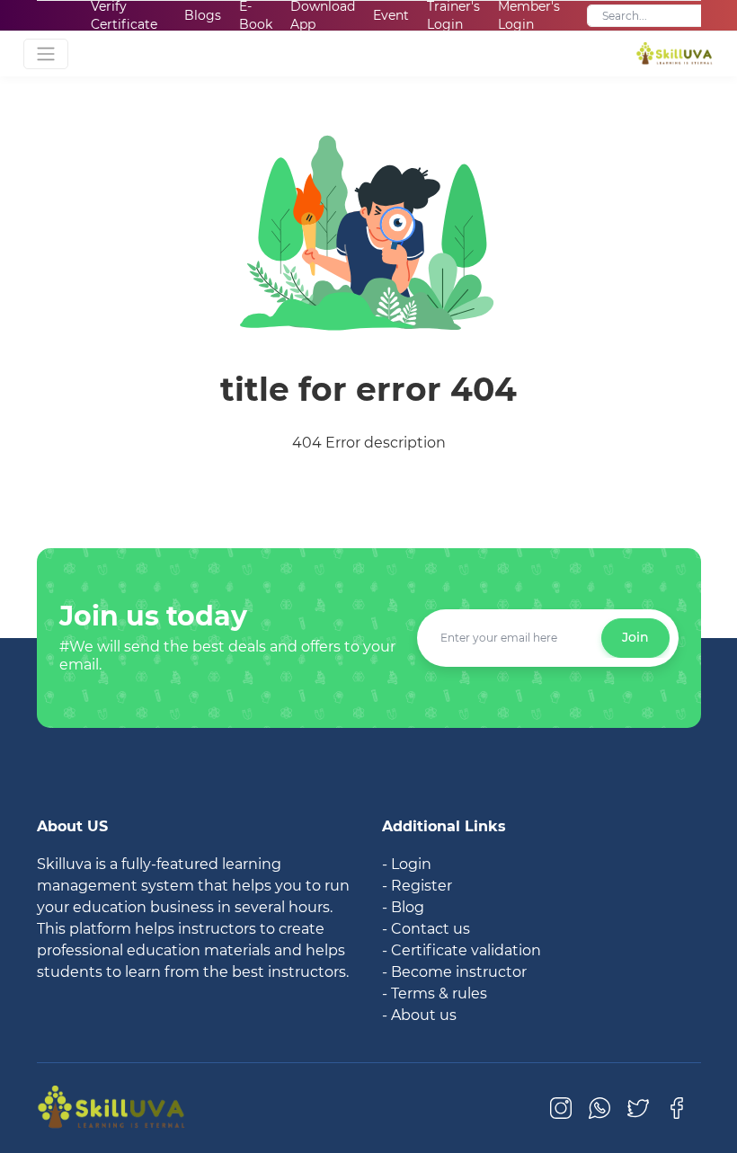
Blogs (202, 15)
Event (391, 15)
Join (635, 637)
